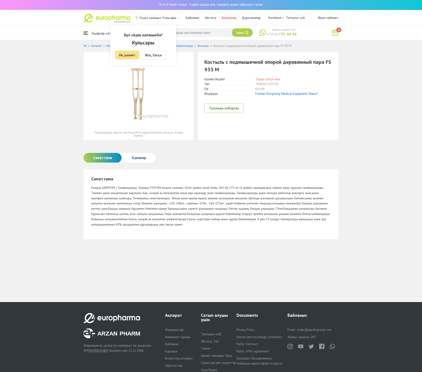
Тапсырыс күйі (295, 18)
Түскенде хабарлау (224, 108)
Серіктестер (174, 365)
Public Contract (247, 344)
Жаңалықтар (174, 330)
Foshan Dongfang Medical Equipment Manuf (286, 94)
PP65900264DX (97, 350)
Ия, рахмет (127, 55)
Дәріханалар (251, 18)
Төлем (205, 348)
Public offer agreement (252, 351)
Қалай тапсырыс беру (216, 356)
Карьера (171, 351)
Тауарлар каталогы (105, 33)
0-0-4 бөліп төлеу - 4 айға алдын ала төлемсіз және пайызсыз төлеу (211, 4)
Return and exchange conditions (259, 337)
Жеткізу (210, 18)
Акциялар (229, 18)
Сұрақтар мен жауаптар (218, 363)
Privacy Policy (245, 330)
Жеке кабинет (328, 18)
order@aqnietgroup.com (314, 330)
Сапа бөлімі (209, 370)
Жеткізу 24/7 (210, 341)
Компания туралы (177, 337)
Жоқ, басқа (153, 55)
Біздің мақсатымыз (179, 358)
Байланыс (193, 18)
